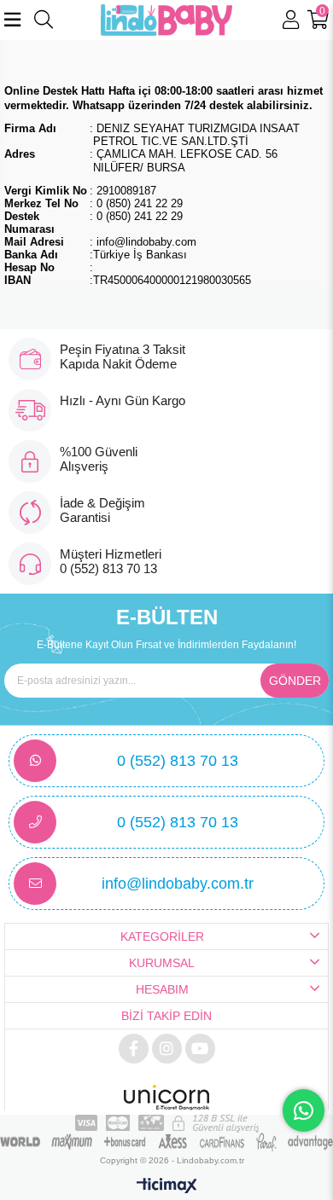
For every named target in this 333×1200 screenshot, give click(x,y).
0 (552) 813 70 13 (177, 760)
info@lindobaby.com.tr (178, 883)
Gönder (295, 680)
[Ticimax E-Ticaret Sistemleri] (167, 1187)
